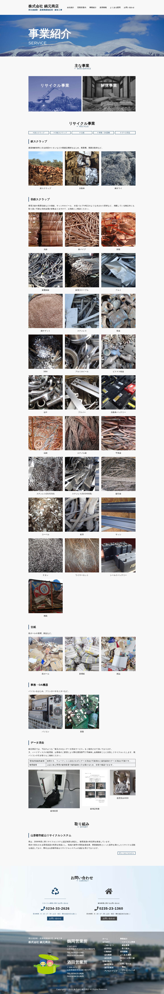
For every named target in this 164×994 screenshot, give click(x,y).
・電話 (123, 967)
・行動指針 (107, 951)
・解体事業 (125, 945)
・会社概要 (107, 955)
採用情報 (103, 7)
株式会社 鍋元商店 (43, 6)
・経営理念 (107, 948)
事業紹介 (93, 7)
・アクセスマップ (109, 971)
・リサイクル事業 (127, 942)
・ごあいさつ (108, 945)
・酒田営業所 (108, 968)
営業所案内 (81, 7)
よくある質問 (115, 7)
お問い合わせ (129, 7)
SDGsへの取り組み (127, 959)
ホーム (105, 939)
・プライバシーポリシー (127, 971)
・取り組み (125, 948)
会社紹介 (70, 7)
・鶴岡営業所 (108, 964)
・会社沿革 (107, 958)
